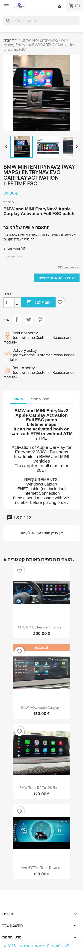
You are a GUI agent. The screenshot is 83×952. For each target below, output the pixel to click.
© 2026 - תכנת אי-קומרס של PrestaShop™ (36, 946)
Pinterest (40, 319)
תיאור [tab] (18, 399)
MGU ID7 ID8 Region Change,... (41, 627)
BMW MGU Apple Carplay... (41, 707)
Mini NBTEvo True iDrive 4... (42, 867)
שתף (16, 319)
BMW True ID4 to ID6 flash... (41, 787)
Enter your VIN (14, 248)
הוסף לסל (38, 302)
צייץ (28, 319)
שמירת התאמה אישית (57, 277)
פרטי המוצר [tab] (40, 399)
